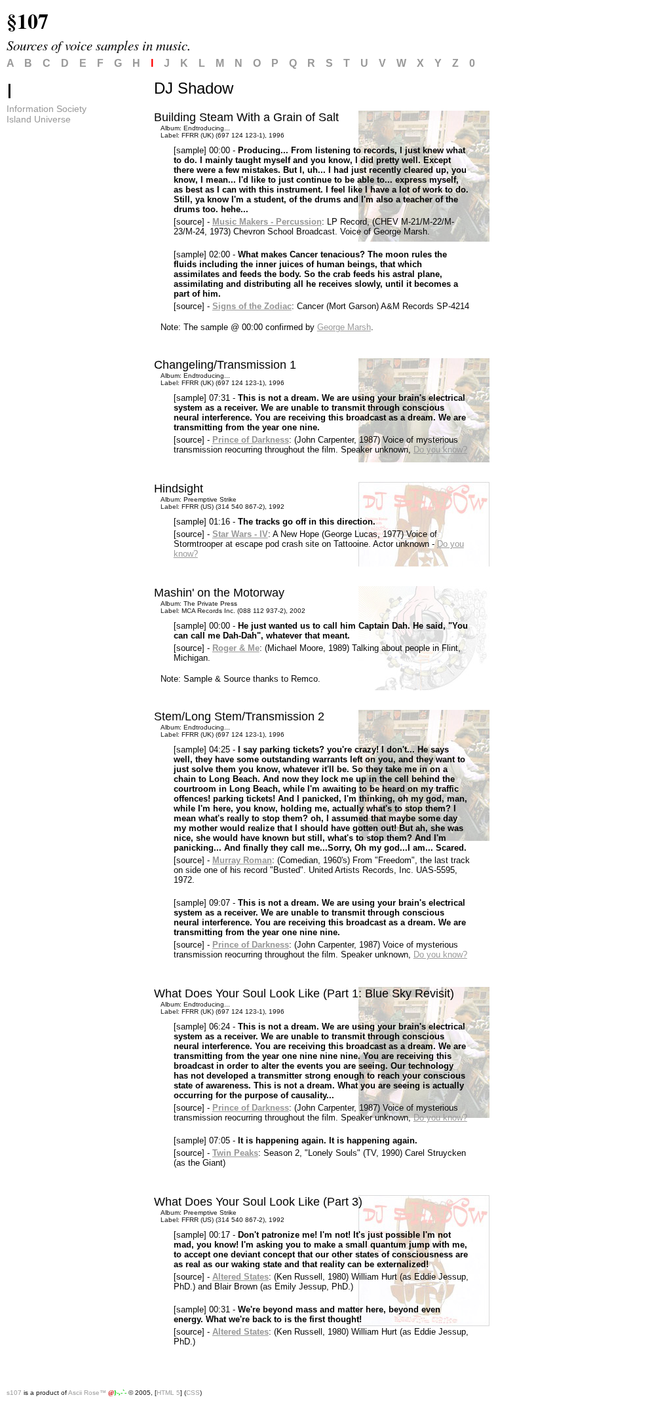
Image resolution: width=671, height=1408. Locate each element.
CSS (193, 1392)
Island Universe (39, 119)
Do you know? (440, 449)
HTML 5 (168, 1392)
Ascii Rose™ (87, 1392)
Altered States (240, 1277)
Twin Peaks (235, 1153)
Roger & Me (235, 648)
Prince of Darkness (250, 440)
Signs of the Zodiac (252, 306)
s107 (14, 1392)
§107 (27, 20)
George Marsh (344, 327)
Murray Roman (242, 860)
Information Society (46, 108)
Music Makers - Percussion (267, 222)
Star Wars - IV (240, 534)
